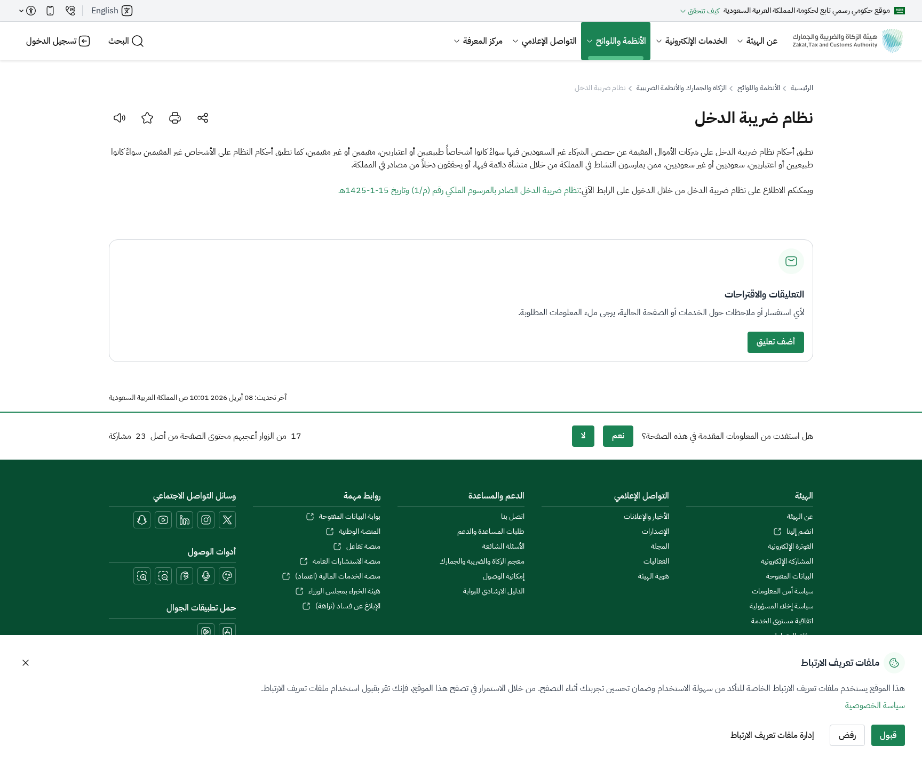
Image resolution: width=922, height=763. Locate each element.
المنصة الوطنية (359, 531)
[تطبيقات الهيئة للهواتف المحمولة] (50, 10)
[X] (227, 519)
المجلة (660, 546)
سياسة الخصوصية (875, 705)
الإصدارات (655, 531)
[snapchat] (141, 519)
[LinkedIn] (184, 519)
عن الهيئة (761, 41)
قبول (888, 735)
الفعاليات (656, 561)
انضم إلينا (799, 531)
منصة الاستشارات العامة (346, 561)
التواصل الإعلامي (549, 41)
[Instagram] (205, 519)
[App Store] (227, 631)
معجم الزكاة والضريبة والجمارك (482, 561)
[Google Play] (205, 631)
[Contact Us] (70, 10)
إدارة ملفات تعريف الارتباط (772, 735)
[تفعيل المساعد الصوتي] (205, 575)
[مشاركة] (202, 117)
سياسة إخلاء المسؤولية (781, 606)
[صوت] (119, 117)
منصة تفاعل (363, 546)
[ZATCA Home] (847, 41)
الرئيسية (802, 88)
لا (583, 435)
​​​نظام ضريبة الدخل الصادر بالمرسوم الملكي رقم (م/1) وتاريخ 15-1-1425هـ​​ (459, 190)
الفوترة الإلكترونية (790, 546)
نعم (618, 435)
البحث (118, 41)
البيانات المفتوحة (789, 576)
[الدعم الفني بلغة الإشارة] (184, 575)
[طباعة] (175, 117)
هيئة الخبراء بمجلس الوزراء (344, 591)
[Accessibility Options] (27, 10)
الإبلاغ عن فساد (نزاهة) (347, 606)
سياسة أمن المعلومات (782, 591)
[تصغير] (163, 575)
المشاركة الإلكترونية (787, 561)
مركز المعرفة (483, 41)
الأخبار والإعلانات (646, 516)
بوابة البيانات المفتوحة (349, 516)
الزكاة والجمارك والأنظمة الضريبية (682, 88)
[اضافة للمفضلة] (147, 117)
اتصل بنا (512, 516)
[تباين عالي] (227, 575)
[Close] (25, 662)
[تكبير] (141, 575)
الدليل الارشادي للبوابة (493, 591)
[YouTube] (163, 519)
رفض (847, 735)
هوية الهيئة (653, 576)
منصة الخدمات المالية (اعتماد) (337, 576)
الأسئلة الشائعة (503, 546)
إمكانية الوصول (503, 576)
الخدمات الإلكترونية (696, 41)
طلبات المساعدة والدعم (490, 531)
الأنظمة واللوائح (621, 41)
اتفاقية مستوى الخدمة (782, 621)
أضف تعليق (776, 341)
